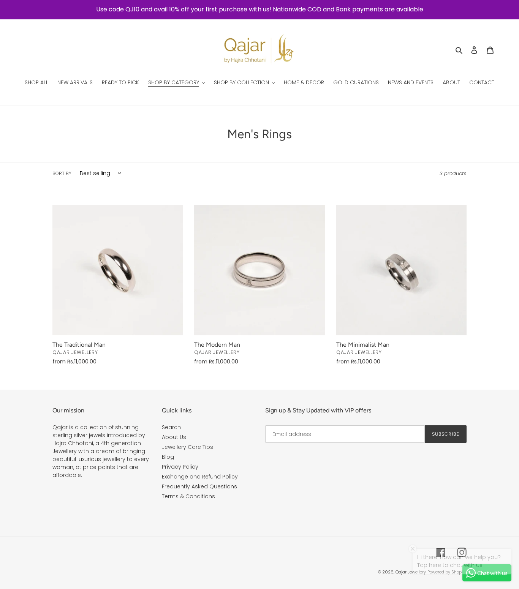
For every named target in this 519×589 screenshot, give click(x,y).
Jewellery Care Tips (187, 447)
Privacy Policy (180, 467)
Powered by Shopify (447, 572)
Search (171, 427)
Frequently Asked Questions (199, 486)
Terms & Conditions (188, 496)
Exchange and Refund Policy (200, 476)
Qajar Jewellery (411, 572)
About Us (174, 437)
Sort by (61, 173)
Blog (168, 457)
